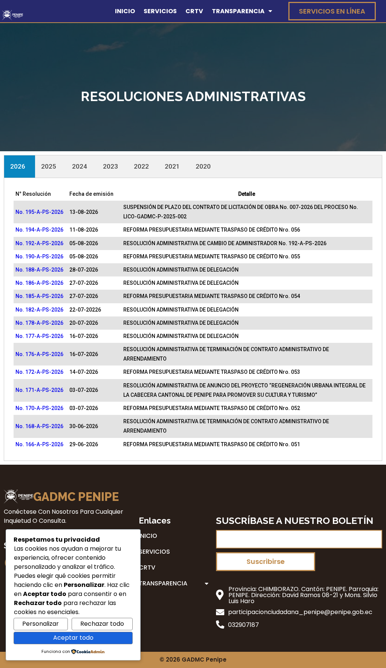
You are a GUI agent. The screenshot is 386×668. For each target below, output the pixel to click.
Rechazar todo (102, 623)
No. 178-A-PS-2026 (39, 323)
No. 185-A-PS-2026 (39, 296)
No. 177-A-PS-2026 (39, 336)
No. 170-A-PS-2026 (39, 408)
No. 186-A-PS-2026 (39, 283)
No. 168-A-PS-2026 (39, 426)
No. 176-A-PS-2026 (39, 354)
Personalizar (40, 623)
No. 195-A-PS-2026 (39, 212)
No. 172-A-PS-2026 (39, 372)
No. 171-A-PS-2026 (39, 390)
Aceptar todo (73, 637)
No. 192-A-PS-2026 (39, 243)
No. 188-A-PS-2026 (39, 270)
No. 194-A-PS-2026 (39, 230)
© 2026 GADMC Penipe (193, 659)
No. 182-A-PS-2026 (39, 310)
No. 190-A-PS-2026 (39, 256)
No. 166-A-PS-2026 (39, 444)
